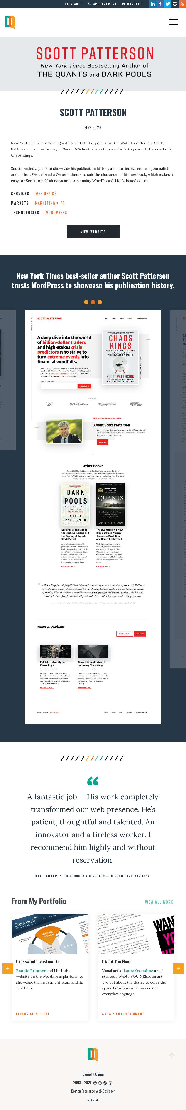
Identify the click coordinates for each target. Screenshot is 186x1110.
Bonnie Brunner (31, 970)
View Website (93, 231)
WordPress (56, 212)
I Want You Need (117, 961)
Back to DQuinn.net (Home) (10, 22)
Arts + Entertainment (123, 1013)
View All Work (159, 902)
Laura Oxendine (138, 970)
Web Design (46, 193)
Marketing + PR (50, 203)
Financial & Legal (33, 1013)
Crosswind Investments (37, 961)
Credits (93, 1099)
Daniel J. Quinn (93, 1074)
